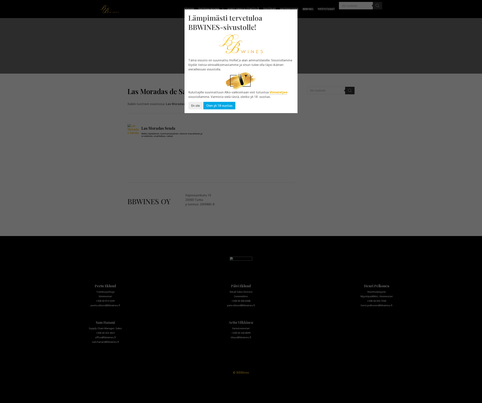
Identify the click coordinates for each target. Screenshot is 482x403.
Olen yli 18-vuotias (219, 106)
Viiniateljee (278, 92)
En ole (195, 106)
